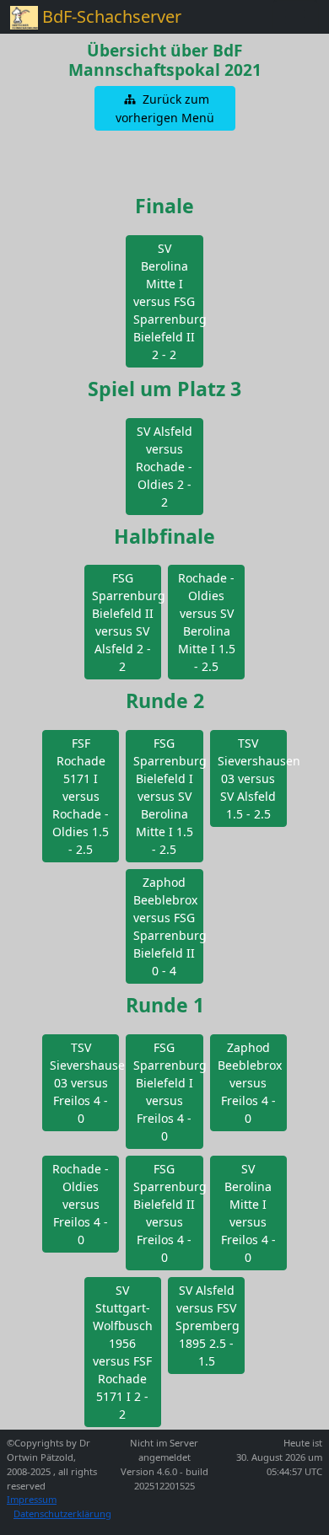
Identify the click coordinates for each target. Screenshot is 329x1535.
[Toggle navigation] (295, 17)
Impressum (32, 1499)
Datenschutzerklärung (62, 1513)
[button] (164, 108)
